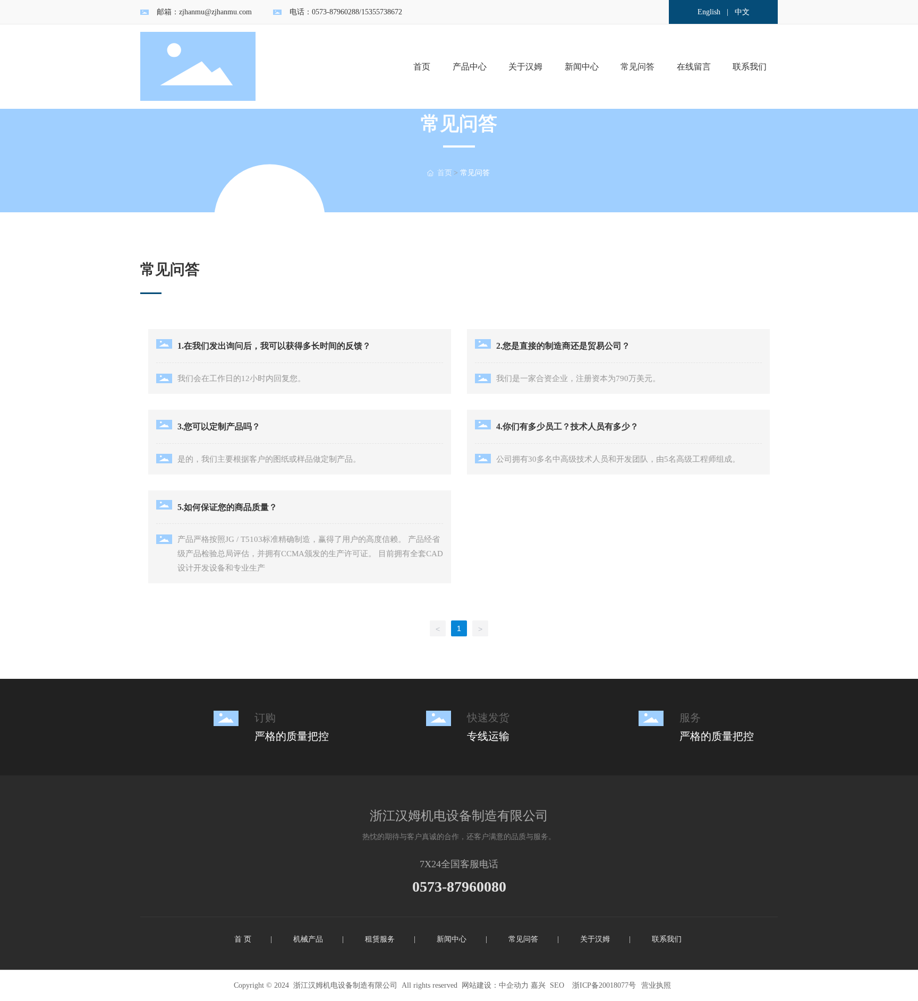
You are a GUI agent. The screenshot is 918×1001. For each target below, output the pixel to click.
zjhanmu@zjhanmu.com (215, 12)
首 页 (242, 939)
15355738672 (381, 12)
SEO (557, 985)
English (709, 12)
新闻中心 (451, 939)
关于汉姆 (595, 939)
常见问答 (523, 939)
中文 (742, 12)
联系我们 (667, 939)
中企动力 (514, 985)
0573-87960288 (335, 12)
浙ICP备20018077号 (604, 985)
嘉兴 (538, 985)
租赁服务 (380, 939)
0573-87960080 (459, 886)
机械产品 (308, 939)
